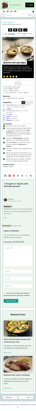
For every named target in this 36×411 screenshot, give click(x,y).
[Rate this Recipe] (25, 30)
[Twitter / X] (31, 176)
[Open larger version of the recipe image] (18, 49)
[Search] (29, 15)
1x (23, 102)
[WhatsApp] (26, 176)
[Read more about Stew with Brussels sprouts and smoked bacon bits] (18, 328)
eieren (9, 108)
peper (8, 116)
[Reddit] (14, 176)
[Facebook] (5, 176)
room (10, 114)
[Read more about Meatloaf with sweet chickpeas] (18, 364)
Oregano (8, 120)
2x (27, 102)
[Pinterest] (10, 176)
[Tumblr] (22, 176)
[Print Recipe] (10, 30)
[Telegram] (18, 176)
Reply (5, 217)
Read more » (8, 352)
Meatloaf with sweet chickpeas (17, 375)
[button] (15, 30)
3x (31, 102)
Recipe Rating (8, 242)
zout (7, 118)
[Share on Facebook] (20, 30)
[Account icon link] (33, 11)
